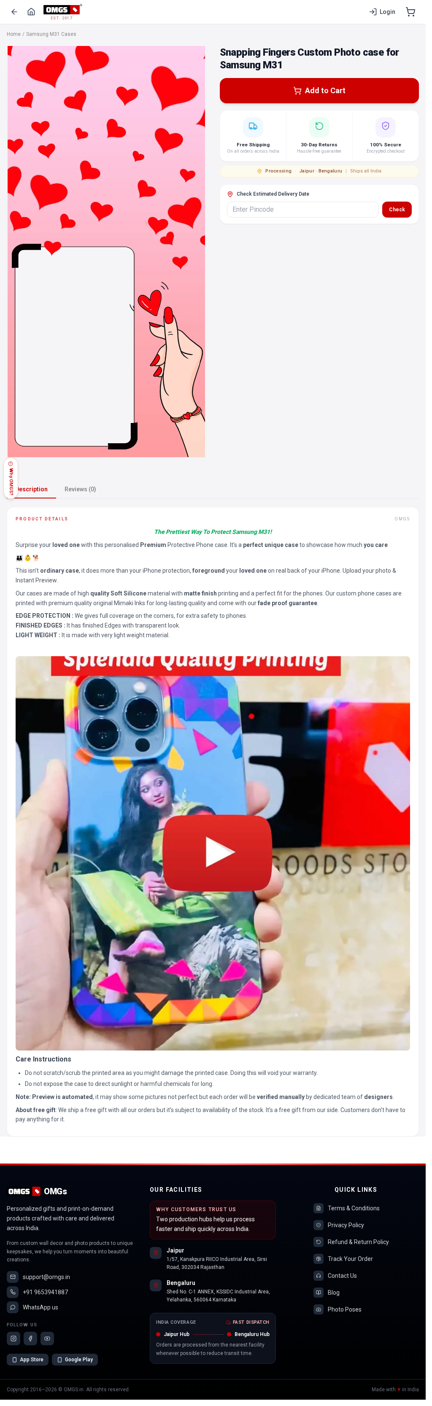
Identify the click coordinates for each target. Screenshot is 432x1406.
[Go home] (31, 11)
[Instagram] (13, 1338)
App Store (31, 1360)
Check (397, 210)
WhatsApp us (40, 1307)
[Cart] (410, 11)
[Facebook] (30, 1338)
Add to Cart (325, 90)
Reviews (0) (80, 489)
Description (31, 489)
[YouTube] (47, 1338)
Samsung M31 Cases (51, 34)
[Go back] (14, 11)
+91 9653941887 (45, 1292)
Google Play (79, 1360)
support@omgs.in (46, 1277)
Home (14, 34)
